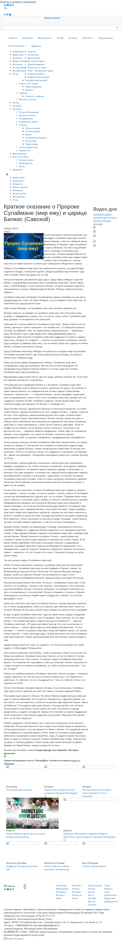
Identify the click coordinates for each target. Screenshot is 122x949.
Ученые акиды (32, 128)
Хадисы (29, 89)
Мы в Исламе (92, 896)
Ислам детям (19, 67)
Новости (13, 37)
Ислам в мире (26, 159)
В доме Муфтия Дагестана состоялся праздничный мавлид (25, 835)
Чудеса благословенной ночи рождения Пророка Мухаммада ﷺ (60, 793)
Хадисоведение (33, 86)
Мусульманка (106, 37)
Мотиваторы (19, 70)
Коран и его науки (37, 67)
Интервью (18, 64)
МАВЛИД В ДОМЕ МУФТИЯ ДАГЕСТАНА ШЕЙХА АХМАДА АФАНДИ (104, 219)
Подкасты (18, 57)
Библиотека (19, 51)
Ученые (23, 124)
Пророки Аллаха (27, 115)
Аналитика (27, 37)
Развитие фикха (36, 73)
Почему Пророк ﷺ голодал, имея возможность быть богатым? (96, 793)
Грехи (22, 166)
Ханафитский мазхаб (36, 80)
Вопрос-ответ (108, 890)
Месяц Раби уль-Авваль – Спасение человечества (57, 867)
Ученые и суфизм (34, 96)
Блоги (75, 898)
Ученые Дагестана (28, 147)
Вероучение (44, 37)
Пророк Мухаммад (28, 112)
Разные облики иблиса (94, 866)
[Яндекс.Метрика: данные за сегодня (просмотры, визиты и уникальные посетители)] (13, 938)
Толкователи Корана (36, 137)
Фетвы (60, 37)
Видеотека (18, 54)
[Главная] (24, 20)
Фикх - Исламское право (40, 70)
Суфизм (23, 92)
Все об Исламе (17, 45)
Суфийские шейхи (28, 121)
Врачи (28, 134)
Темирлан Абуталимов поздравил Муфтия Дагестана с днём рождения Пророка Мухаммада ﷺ (89, 836)
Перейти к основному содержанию (18, 1)
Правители (24, 150)
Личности (87, 37)
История (73, 37)
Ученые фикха (32, 131)
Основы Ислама (36, 61)
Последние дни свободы (19, 789)
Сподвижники (26, 118)
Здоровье (36, 45)
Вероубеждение (36, 64)
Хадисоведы (31, 143)
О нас (16, 73)
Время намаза (52, 17)
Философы (31, 140)
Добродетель (26, 163)
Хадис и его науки (28, 83)
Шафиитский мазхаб (38, 76)
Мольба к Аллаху (28, 99)
